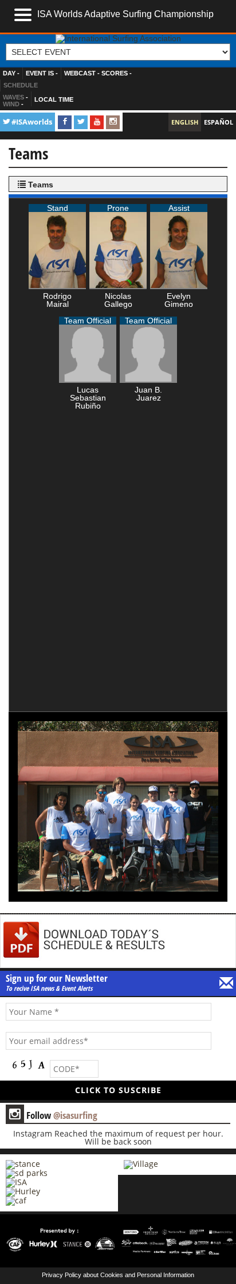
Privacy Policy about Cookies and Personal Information (118, 1274)
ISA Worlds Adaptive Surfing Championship (125, 14)
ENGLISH (184, 122)
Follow (53, 1115)
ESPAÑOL (218, 122)
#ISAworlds (31, 122)
